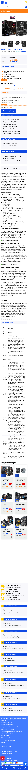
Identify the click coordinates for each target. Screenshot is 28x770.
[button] (11, 486)
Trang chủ (3, 10)
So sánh (24, 51)
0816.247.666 (13, 143)
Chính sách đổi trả (5, 756)
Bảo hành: (4, 107)
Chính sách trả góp (5, 738)
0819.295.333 (13, 146)
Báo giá (3, 742)
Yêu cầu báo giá (5, 735)
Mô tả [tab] (6, 168)
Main (13, 10)
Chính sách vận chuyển (6, 753)
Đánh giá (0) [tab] (16, 168)
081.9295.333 (8, 623)
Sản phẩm (9, 10)
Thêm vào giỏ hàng (8, 111)
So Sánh (3, 744)
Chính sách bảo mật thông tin (8, 749)
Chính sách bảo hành (6, 758)
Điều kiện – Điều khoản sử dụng (9, 751)
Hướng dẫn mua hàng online (8, 740)
